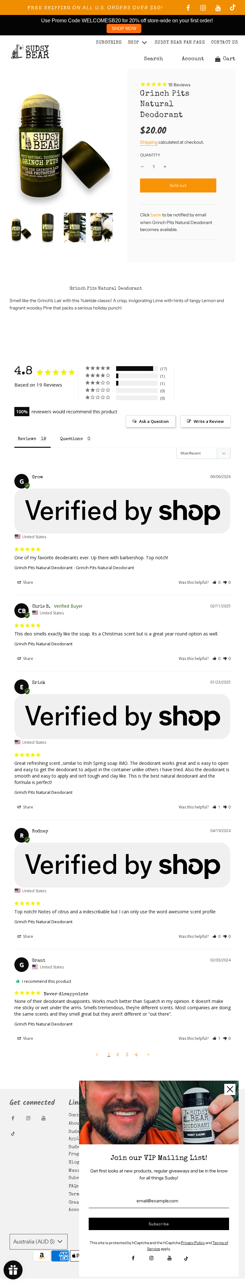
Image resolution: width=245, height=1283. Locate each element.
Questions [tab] (71, 439)
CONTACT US (224, 42)
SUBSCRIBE (109, 42)
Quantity (150, 155)
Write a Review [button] (209, 421)
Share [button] (27, 582)
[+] (165, 167)
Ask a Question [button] (154, 421)
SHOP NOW (124, 28)
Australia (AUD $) (34, 1241)
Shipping (149, 142)
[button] (216, 582)
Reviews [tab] (27, 439)
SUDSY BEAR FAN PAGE (180, 42)
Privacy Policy (193, 1242)
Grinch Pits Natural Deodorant (43, 567)
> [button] (148, 1055)
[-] (142, 167)
